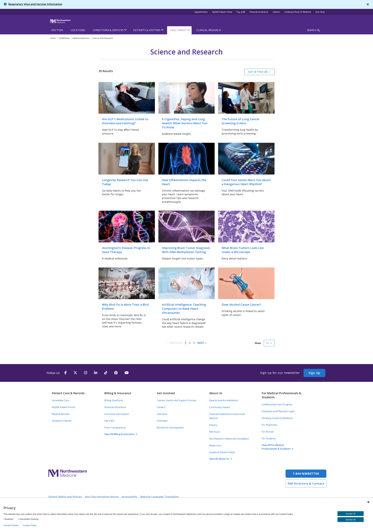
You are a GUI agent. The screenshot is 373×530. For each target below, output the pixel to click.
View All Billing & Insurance (120, 434)
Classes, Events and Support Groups (176, 400)
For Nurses (268, 431)
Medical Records (61, 414)
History (213, 425)
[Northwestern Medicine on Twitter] (75, 373)
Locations (78, 30)
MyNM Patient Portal (222, 11)
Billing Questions (113, 400)
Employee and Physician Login (278, 411)
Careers (276, 11)
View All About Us (220, 458)
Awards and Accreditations (223, 400)
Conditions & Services (108, 30)
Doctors (57, 30)
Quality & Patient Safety (222, 452)
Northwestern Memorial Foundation (229, 438)
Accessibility (129, 496)
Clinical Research (208, 30)
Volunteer (162, 420)
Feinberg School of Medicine (297, 11)
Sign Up (314, 373)
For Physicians (269, 424)
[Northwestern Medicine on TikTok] (106, 373)
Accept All (350, 513)
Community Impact (219, 407)
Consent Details (10, 525)
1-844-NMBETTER (306, 474)
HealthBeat (178, 30)
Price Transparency (115, 427)
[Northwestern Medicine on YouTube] (126, 373)
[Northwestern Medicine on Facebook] (65, 373)
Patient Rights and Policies (65, 496)
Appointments (201, 11)
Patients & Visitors (146, 30)
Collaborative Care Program (277, 404)
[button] (260, 72)
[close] (368, 4)
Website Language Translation (159, 496)
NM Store (214, 431)
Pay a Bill (240, 11)
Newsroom (215, 445)
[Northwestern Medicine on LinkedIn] (96, 373)
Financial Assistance (258, 11)
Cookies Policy (29, 525)
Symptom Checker (62, 420)
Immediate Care (60, 400)
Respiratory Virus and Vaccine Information (35, 4)
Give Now (320, 11)
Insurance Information (116, 414)
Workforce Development (170, 427)
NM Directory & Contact (306, 483)
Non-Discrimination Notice (102, 496)
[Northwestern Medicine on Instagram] (86, 373)
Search (311, 30)
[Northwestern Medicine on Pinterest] (116, 373)
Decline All (351, 519)
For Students (269, 438)
